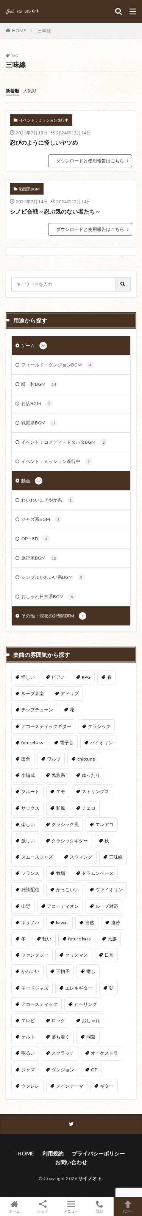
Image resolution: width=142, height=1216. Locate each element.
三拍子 (63, 971)
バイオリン (101, 742)
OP (94, 1070)
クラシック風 (65, 824)
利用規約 (53, 1153)
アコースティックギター (46, 726)
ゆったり (91, 775)
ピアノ (58, 677)
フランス (30, 873)
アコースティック (39, 1004)
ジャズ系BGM (40, 519)
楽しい (28, 824)
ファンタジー (34, 955)
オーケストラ (104, 1053)
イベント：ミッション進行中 (44, 120)
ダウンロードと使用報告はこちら (90, 161)
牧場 (60, 873)
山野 (25, 906)
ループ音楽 (32, 693)
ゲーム (33, 345)
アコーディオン (63, 906)
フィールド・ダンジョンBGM (56, 365)
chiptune (86, 759)
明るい (28, 1053)
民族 (112, 939)
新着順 (12, 91)
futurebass (32, 742)
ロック (58, 1020)
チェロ (88, 808)
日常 (109, 955)
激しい (28, 840)
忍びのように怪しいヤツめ (44, 142)
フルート (30, 791)
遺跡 (115, 922)
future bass (79, 939)
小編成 (28, 775)
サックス (30, 808)
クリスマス (76, 955)
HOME (19, 30)
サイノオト (90, 1178)
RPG (86, 677)
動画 (31, 480)
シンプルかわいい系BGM (51, 577)
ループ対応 (106, 906)
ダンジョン (62, 1070)
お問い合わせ (71, 1162)
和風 (60, 808)
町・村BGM (38, 384)
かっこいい (67, 889)
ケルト (28, 1037)
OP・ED (34, 538)
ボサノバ (30, 922)
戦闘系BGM (29, 189)
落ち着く (60, 1037)
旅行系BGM (38, 558)
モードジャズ (34, 988)
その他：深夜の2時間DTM (52, 616)
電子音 (66, 742)
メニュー (71, 1211)
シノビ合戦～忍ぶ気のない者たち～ (55, 211)
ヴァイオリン (109, 889)
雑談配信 (30, 889)
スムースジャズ (37, 857)
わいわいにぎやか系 (46, 500)
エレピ (28, 1020)
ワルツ (54, 759)
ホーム (14, 1211)
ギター (107, 1086)
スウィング (81, 857)
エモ (60, 791)
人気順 (30, 91)
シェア (42, 1211)
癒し (90, 971)
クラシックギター (69, 840)
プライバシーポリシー (98, 1153)
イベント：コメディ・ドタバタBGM (63, 442)
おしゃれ (91, 1020)
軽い (46, 939)
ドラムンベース (98, 873)
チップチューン (37, 709)
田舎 (25, 759)
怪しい (28, 677)
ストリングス (95, 791)
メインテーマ (69, 1086)
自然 (89, 922)
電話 (99, 1211)
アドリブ (70, 693)
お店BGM (35, 403)
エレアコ (104, 824)
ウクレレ (30, 1086)
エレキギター (78, 988)
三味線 (44, 30)
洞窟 (90, 1037)
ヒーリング (85, 1004)
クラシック (99, 726)
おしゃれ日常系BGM (47, 596)
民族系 (58, 775)
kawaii (62, 922)
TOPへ (128, 1211)
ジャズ (28, 1070)
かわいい (30, 971)
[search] (123, 284)
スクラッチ (62, 1053)
